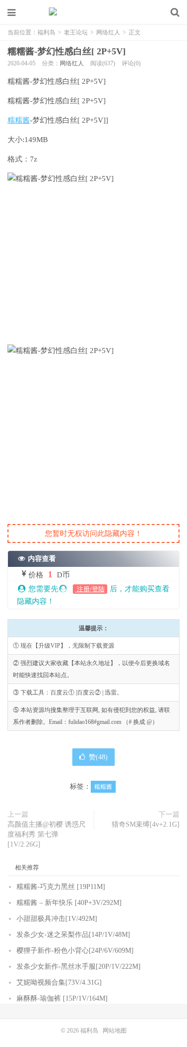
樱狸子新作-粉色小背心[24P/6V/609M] (75, 950)
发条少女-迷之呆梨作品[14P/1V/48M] (73, 934)
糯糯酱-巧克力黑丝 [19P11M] (60, 886)
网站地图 (115, 1030)
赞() (98, 757)
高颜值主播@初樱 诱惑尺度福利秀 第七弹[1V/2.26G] (46, 834)
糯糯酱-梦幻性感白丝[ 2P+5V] (66, 51)
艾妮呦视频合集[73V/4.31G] (59, 982)
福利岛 (94, 12)
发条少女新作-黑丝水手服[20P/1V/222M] (78, 966)
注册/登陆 (90, 589)
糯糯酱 (18, 120)
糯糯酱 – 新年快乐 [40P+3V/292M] (69, 902)
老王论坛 (76, 32)
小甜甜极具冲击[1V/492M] (56, 918)
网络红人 (108, 32)
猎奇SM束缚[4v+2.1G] (146, 824)
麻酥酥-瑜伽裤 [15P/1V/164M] (62, 998)
